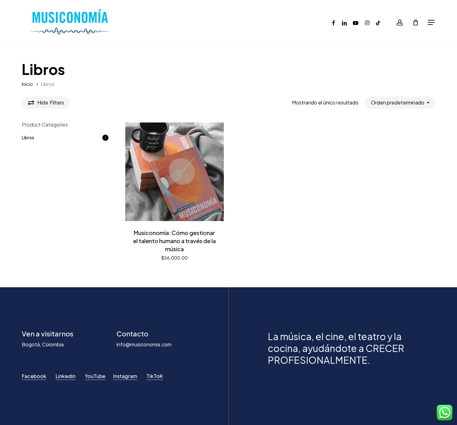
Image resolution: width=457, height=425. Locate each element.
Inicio (27, 84)
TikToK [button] (154, 376)
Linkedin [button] (66, 376)
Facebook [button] (34, 376)
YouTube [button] (95, 376)
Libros (28, 137)
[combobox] (400, 102)
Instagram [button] (125, 376)
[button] (431, 22)
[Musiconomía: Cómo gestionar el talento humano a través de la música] (174, 171)
